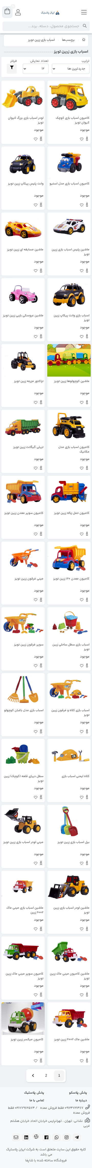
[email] (16, 1138)
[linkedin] (26, 1138)
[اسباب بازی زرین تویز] (69, 228)
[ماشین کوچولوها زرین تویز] (69, 360)
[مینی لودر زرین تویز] (23, 821)
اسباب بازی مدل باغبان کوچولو (23, 710)
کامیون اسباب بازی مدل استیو (69, 184)
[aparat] (36, 1136)
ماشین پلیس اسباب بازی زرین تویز (70, 252)
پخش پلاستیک (34, 1092)
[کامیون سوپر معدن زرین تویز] (23, 492)
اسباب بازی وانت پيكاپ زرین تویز (71, 318)
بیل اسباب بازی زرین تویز (73, 842)
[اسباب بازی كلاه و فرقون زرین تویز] (69, 689)
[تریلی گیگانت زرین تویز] (23, 426)
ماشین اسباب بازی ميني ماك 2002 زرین (24, 910)
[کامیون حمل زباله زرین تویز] (69, 492)
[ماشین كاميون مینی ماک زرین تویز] (69, 952)
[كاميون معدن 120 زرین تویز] (69, 558)
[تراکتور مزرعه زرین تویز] (23, 360)
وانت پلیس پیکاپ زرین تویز (25, 184)
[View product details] (87, 139)
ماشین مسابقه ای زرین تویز (25, 250)
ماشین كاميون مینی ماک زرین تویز (69, 976)
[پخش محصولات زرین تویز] (23, 294)
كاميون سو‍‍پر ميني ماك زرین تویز (24, 976)
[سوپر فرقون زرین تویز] (23, 623)
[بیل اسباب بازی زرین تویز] (69, 821)
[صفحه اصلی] (84, 40)
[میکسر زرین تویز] (23, 1018)
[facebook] (46, 1138)
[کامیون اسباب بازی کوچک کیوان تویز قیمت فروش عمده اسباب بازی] (69, 97)
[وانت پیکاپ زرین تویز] (69, 294)
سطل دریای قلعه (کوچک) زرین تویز (23, 778)
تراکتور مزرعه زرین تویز (28, 381)
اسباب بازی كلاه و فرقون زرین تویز (70, 713)
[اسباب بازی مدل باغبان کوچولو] (23, 689)
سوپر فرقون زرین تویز (28, 645)
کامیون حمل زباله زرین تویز (71, 513)
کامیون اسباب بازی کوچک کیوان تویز (72, 120)
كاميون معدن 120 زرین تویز (71, 579)
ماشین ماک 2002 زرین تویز (71, 1039)
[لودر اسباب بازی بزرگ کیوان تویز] (23, 97)
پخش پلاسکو (78, 1092)
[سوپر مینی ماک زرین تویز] (23, 952)
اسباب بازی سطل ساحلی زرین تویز (70, 647)
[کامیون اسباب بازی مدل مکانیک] (69, 426)
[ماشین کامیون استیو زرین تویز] (69, 162)
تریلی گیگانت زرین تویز (28, 447)
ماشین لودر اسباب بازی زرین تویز (71, 910)
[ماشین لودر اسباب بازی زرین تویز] (69, 887)
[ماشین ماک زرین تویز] (69, 1018)
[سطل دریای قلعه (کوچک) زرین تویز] (23, 755)
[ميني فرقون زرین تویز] (23, 558)
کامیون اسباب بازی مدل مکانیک (73, 449)
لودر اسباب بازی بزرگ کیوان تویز (25, 120)
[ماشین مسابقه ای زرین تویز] (23, 228)
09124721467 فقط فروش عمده (61, 1108)
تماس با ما (36, 1100)
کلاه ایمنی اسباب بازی (75, 776)
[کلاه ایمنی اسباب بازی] (69, 755)
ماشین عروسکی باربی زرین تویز (23, 315)
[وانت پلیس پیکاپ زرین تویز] (23, 162)
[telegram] (77, 1138)
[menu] (84, 12)
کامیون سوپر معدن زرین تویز (23, 513)
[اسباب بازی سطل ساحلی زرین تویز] (69, 623)
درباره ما (81, 1100)
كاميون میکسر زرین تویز (27, 1039)
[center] (85, 26)
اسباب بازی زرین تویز (41, 40)
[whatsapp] (56, 1138)
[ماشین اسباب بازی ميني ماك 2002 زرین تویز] (23, 887)
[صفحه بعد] (33, 1075)
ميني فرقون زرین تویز (29, 579)
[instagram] (67, 1138)
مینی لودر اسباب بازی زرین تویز (23, 842)
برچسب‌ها (68, 40)
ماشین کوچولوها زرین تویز (71, 381)
